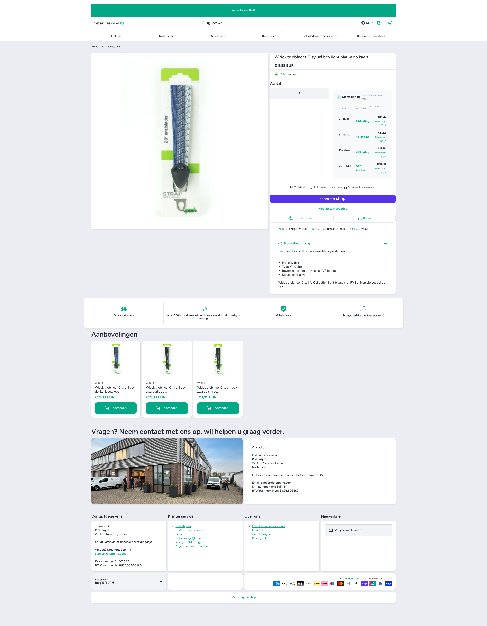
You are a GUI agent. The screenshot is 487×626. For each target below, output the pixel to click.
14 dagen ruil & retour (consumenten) (363, 315)
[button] (390, 23)
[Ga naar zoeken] (206, 23)
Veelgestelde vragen (189, 542)
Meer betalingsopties (332, 208)
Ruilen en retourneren (190, 530)
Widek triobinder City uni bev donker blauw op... (115, 389)
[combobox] (244, 23)
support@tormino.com (110, 553)
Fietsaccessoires (111, 46)
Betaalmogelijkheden (190, 538)
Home (94, 46)
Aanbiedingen (261, 534)
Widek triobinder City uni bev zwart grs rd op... (217, 389)
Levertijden (183, 526)
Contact (257, 530)
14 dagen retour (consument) (361, 187)
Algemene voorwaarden (192, 546)
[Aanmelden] (386, 530)
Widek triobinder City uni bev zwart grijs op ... (166, 389)
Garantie (181, 534)
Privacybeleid (261, 538)
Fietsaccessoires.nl (358, 578)
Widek (365, 229)
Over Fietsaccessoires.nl (268, 526)
